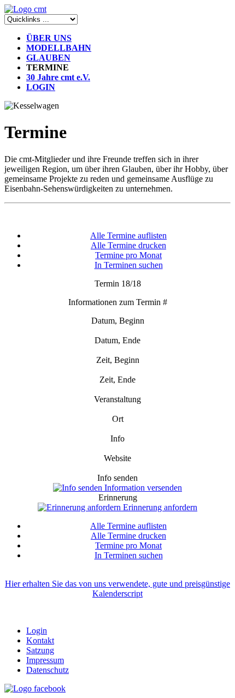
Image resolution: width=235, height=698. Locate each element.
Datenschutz (47, 670)
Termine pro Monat (128, 255)
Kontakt (40, 640)
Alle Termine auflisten (128, 235)
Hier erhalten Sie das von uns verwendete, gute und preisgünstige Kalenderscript (117, 588)
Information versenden (142, 487)
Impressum (45, 660)
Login (36, 630)
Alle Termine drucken (128, 245)
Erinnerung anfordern (159, 507)
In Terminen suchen (129, 265)
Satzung (40, 650)
